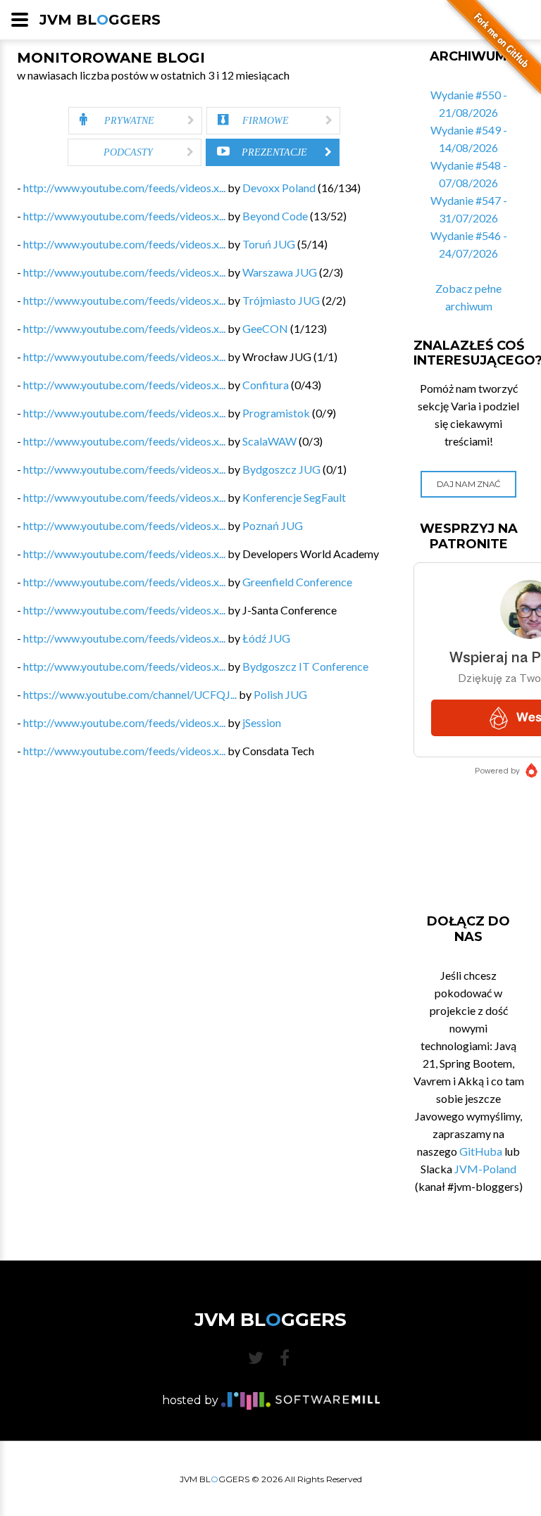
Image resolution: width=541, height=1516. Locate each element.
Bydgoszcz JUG (281, 469)
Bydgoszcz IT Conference (305, 666)
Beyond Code (275, 215)
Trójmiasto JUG (281, 300)
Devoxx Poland (279, 187)
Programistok (276, 412)
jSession (261, 722)
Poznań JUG (272, 525)
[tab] (135, 120)
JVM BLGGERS (100, 19)
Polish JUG (280, 694)
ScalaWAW (269, 441)
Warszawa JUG (279, 272)
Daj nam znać (469, 484)
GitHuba (480, 1151)
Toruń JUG (268, 244)
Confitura (265, 384)
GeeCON (265, 328)
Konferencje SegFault (294, 497)
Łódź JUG (266, 638)
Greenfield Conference (297, 581)
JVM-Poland (485, 1168)
